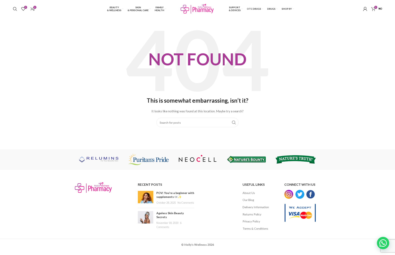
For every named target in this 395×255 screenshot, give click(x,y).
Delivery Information (256, 207)
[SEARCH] (234, 122)
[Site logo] (197, 8)
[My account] (365, 9)
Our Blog (248, 200)
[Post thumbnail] (145, 198)
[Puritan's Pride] (148, 159)
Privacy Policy (251, 221)
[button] (383, 243)
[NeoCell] (197, 159)
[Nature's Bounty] (246, 159)
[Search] (15, 9)
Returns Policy (252, 214)
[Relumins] (99, 159)
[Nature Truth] (295, 159)
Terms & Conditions (255, 228)
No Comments (186, 202)
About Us (249, 193)
